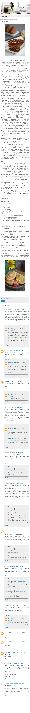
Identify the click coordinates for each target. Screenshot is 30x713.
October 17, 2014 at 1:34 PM (17, 350)
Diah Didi (10, 328)
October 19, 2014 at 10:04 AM (17, 531)
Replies (8, 326)
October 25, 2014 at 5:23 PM (19, 438)
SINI (14, 253)
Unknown (6, 350)
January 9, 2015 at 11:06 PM (18, 605)
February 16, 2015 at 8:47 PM (17, 632)
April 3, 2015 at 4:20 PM (17, 663)
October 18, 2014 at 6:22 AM (18, 483)
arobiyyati (7, 632)
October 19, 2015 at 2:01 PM (17, 683)
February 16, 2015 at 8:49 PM (17, 641)
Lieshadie (7, 381)
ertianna (6, 309)
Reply (5, 322)
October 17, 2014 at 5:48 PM (15, 407)
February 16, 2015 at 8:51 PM (17, 652)
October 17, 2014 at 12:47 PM (16, 309)
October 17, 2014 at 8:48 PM (18, 452)
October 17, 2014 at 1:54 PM (17, 381)
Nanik (5, 407)
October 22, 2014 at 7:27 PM (18, 566)
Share (3, 301)
